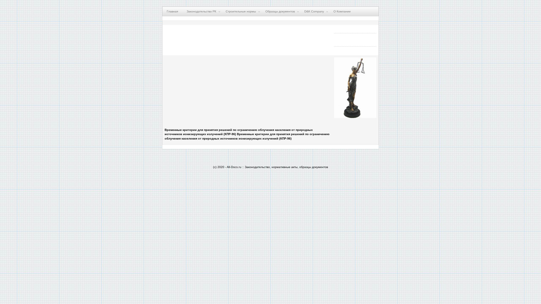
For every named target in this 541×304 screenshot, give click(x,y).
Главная (172, 11)
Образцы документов (280, 11)
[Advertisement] (216, 91)
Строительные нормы (241, 11)
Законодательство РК (201, 11)
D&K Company (314, 11)
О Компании (342, 11)
